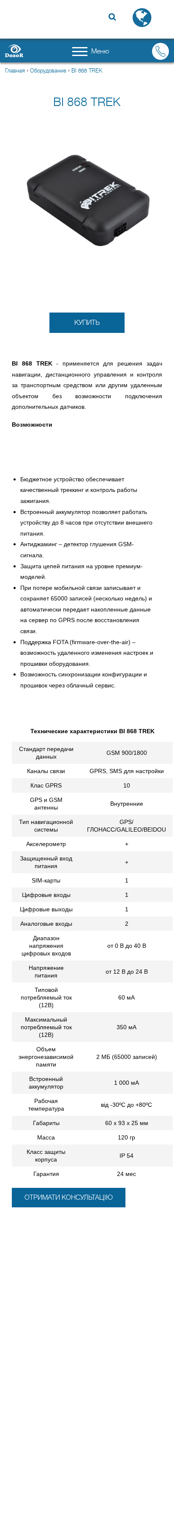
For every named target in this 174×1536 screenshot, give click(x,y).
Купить (87, 323)
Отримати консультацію (68, 1197)
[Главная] (17, 51)
